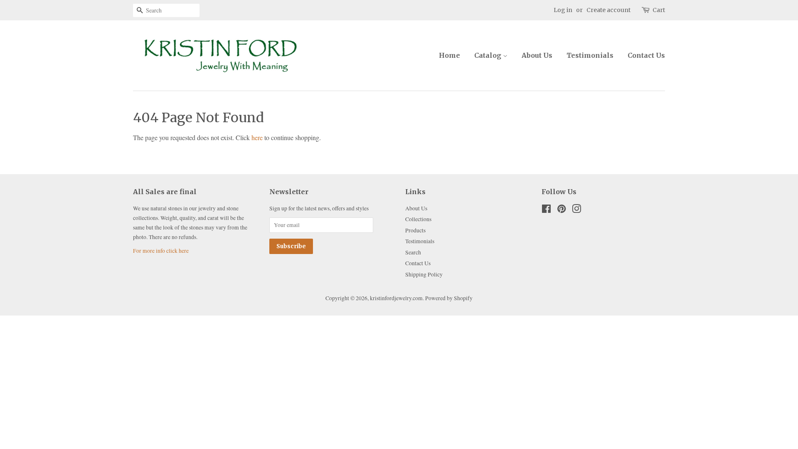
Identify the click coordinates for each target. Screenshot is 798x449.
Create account (608, 10)
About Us (537, 55)
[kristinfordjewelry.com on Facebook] (546, 210)
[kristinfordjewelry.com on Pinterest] (561, 210)
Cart (659, 10)
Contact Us (646, 55)
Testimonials (589, 55)
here (257, 137)
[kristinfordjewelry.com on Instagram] (576, 210)
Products (415, 230)
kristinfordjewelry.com (396, 298)
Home (449, 55)
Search (413, 252)
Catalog (488, 55)
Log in (563, 10)
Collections (418, 219)
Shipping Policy (424, 274)
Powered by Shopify (449, 298)
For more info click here (161, 250)
